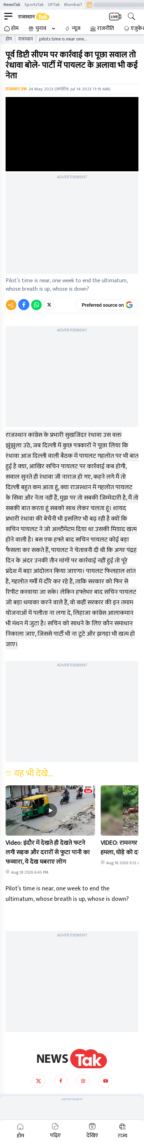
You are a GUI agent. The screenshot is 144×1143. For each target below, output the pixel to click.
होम (15, 28)
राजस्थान (25, 39)
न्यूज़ (76, 28)
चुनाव (40, 28)
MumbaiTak (75, 4)
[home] (72, 1058)
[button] (50, 810)
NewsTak (11, 4)
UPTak (54, 4)
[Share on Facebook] (23, 304)
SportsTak (34, 4)
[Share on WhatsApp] (36, 304)
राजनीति (105, 28)
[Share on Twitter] (49, 304)
